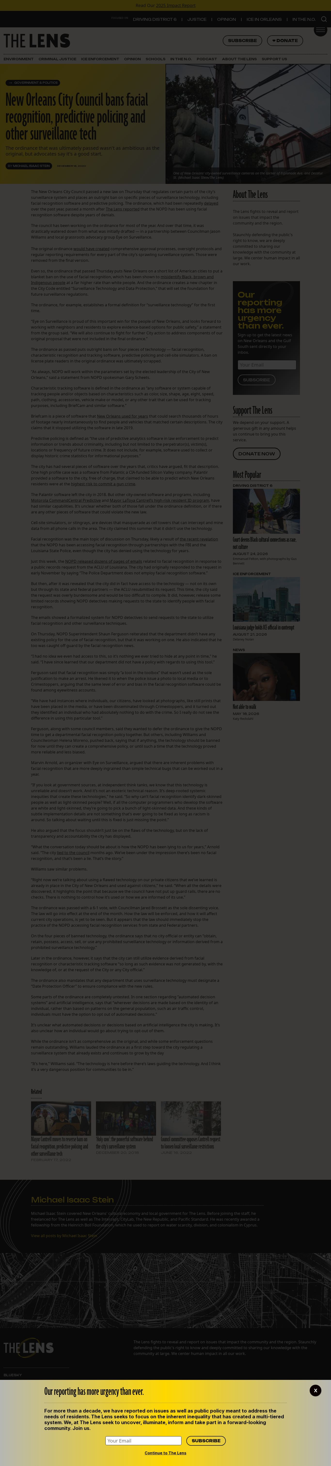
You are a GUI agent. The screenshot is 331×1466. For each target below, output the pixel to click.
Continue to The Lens (165, 1453)
